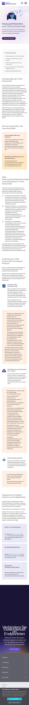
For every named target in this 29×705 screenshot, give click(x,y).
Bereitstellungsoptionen (14, 554)
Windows (14, 534)
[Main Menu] (25, 3)
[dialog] (14, 696)
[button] (14, 702)
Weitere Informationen (19, 695)
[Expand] (25, 657)
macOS (19, 534)
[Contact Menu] (22, 3)
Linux (6, 535)
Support (4, 687)
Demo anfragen (9, 38)
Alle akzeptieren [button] (14, 698)
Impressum (4, 684)
